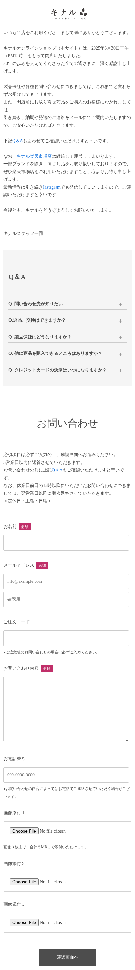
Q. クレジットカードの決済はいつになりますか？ (57, 370)
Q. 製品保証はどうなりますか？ (40, 337)
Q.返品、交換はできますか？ (37, 320)
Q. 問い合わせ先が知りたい (35, 303)
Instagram (52, 187)
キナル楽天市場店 (34, 156)
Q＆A (17, 140)
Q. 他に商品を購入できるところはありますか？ (55, 353)
